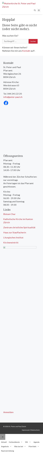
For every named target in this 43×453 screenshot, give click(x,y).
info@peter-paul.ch (12, 97)
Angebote (5, 446)
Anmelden (8, 412)
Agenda (36, 442)
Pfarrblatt (32, 446)
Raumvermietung (7, 451)
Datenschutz (35, 430)
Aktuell (4, 442)
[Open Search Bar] (35, 10)
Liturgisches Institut (13, 237)
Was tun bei (18, 446)
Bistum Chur (9, 214)
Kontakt (26, 50)
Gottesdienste (14, 442)
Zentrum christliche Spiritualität (19, 227)
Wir (26, 442)
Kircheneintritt (10, 242)
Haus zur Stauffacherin (14, 232)
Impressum (26, 430)
